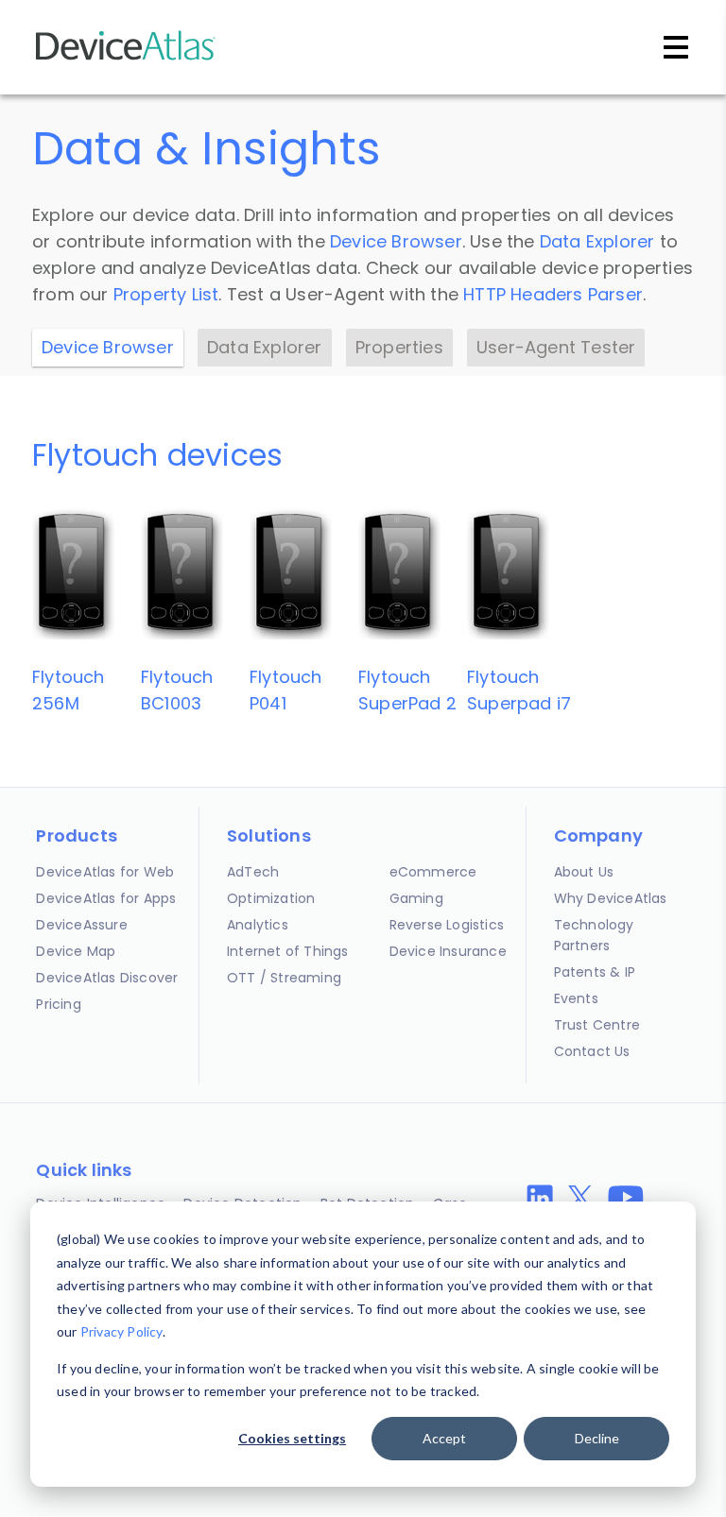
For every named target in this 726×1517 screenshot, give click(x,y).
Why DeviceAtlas (610, 898)
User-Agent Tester (555, 347)
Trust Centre (597, 1024)
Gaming (416, 898)
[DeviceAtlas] (126, 58)
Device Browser (396, 241)
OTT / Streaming (284, 977)
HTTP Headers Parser (553, 294)
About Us (584, 871)
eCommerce (433, 871)
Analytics (257, 924)
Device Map (75, 951)
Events (576, 998)
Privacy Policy (121, 1331)
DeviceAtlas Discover (107, 977)
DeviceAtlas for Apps (106, 898)
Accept (444, 1438)
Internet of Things (288, 951)
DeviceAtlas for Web (105, 871)
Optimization (271, 898)
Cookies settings (292, 1438)
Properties (399, 347)
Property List (166, 294)
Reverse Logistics (446, 924)
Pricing (58, 1004)
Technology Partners (594, 935)
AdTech (253, 871)
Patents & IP (594, 972)
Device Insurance (448, 951)
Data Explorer (597, 241)
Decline (597, 1438)
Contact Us (592, 1051)
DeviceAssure (81, 924)
